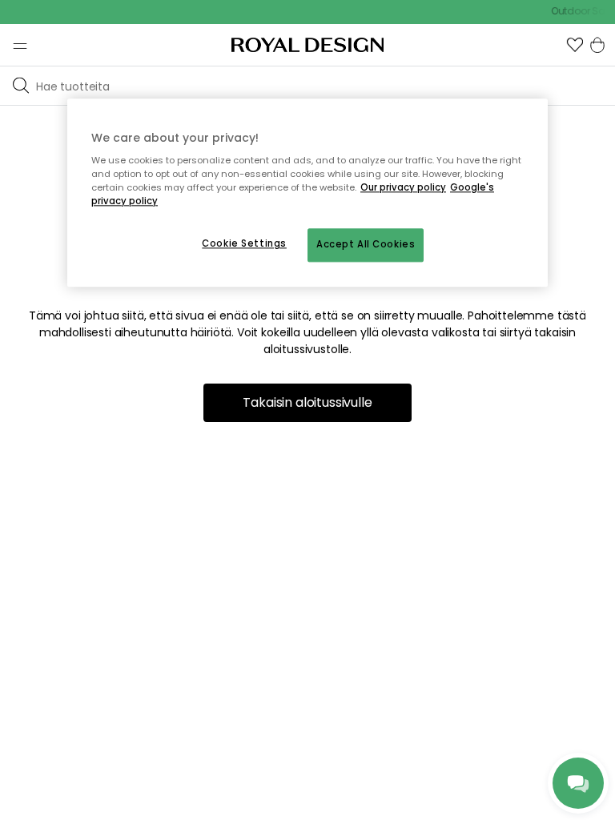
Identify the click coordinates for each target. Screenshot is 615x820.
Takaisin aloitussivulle (307, 402)
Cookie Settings (244, 244)
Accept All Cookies (365, 245)
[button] (575, 45)
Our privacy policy (403, 188)
